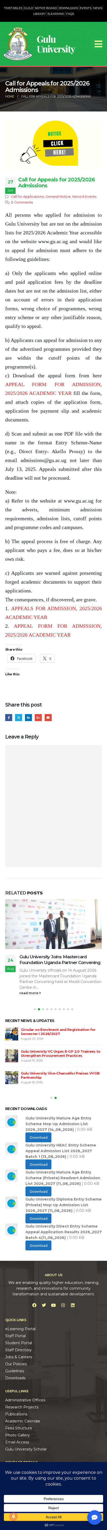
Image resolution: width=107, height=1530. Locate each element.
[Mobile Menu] (98, 44)
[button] (35, 1009)
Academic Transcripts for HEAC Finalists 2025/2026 (52, 959)
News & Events (84, 197)
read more (29, 993)
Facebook (8, 717)
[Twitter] (44, 1305)
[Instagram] (63, 1305)
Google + (38, 717)
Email (48, 717)
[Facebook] (34, 1305)
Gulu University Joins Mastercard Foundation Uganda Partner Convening (60, 1057)
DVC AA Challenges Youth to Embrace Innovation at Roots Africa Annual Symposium (53, 1033)
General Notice (58, 197)
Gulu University (56, 44)
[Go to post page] (53, 924)
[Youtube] (53, 1305)
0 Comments (22, 202)
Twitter (18, 717)
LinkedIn (28, 717)
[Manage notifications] (13, 1516)
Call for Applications (27, 197)
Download (39, 1137)
